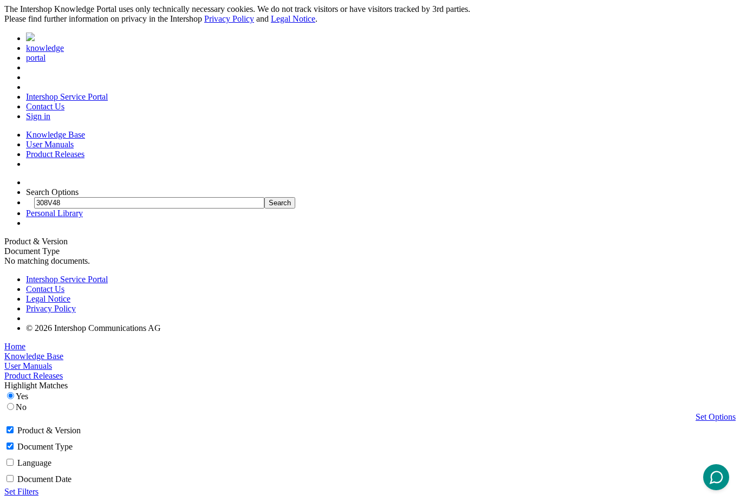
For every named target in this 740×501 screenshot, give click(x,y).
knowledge (45, 48)
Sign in (38, 116)
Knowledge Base (55, 134)
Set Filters (21, 491)
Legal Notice (293, 18)
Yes (22, 396)
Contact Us (45, 106)
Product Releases (55, 154)
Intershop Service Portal (67, 96)
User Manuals (50, 144)
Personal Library (54, 213)
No (21, 407)
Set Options (716, 416)
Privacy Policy (229, 18)
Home (14, 346)
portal (36, 57)
